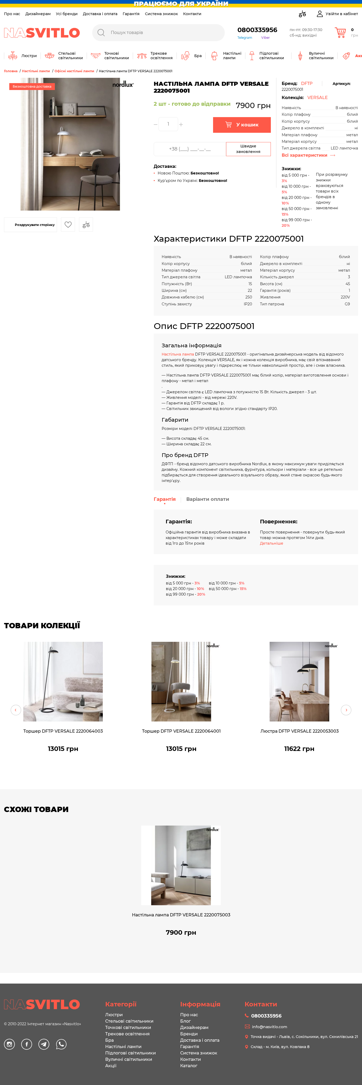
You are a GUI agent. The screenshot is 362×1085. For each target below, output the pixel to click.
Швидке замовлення (248, 149)
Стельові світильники (129, 1021)
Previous (16, 710)
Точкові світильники (128, 1027)
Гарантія (131, 13)
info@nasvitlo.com (269, 1026)
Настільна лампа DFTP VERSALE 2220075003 (181, 914)
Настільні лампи (123, 1046)
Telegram (244, 38)
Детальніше (271, 543)
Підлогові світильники (130, 1053)
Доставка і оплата (100, 13)
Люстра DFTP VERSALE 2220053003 (300, 731)
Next (346, 710)
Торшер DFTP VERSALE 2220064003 (63, 731)
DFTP (307, 83)
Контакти (192, 13)
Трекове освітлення (127, 1033)
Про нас (12, 13)
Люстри (114, 1014)
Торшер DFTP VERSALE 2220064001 (181, 731)
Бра (109, 1040)
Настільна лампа (178, 354)
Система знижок (161, 13)
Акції (110, 1065)
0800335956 (257, 30)
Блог (185, 1021)
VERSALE (317, 97)
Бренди (189, 1033)
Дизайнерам (38, 13)
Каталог (188, 1065)
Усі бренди (67, 13)
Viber (265, 38)
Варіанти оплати (207, 499)
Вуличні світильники (128, 1059)
